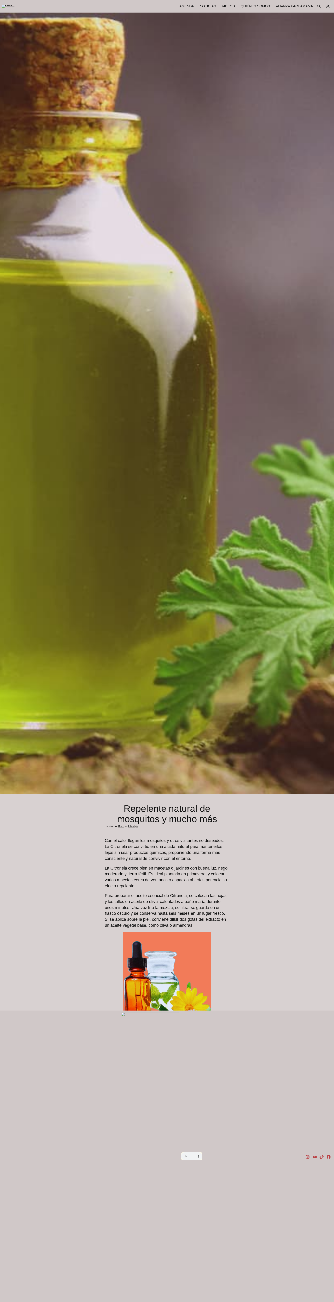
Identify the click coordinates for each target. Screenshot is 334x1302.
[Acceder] (327, 6)
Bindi (121, 826)
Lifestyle (133, 826)
